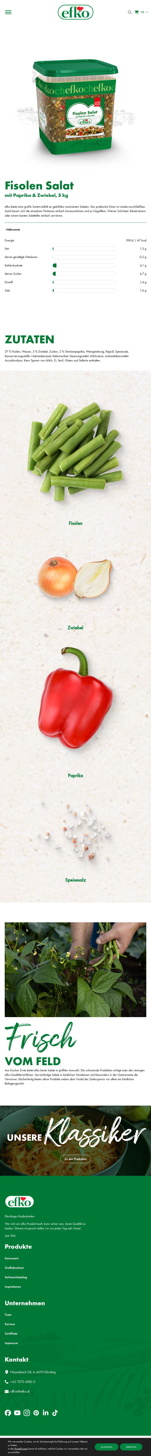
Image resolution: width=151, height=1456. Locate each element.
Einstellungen (21, 1448)
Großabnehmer (14, 1267)
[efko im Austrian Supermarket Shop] (137, 12)
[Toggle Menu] (8, 12)
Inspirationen (13, 1286)
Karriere (10, 1324)
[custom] (8, 1413)
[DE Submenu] (146, 12)
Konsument (11, 1258)
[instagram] (27, 1413)
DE (142, 12)
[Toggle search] (130, 12)
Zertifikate (11, 1333)
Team (8, 1314)
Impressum (11, 1343)
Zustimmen (106, 1447)
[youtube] (17, 1413)
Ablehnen (131, 1447)
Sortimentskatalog (16, 1277)
